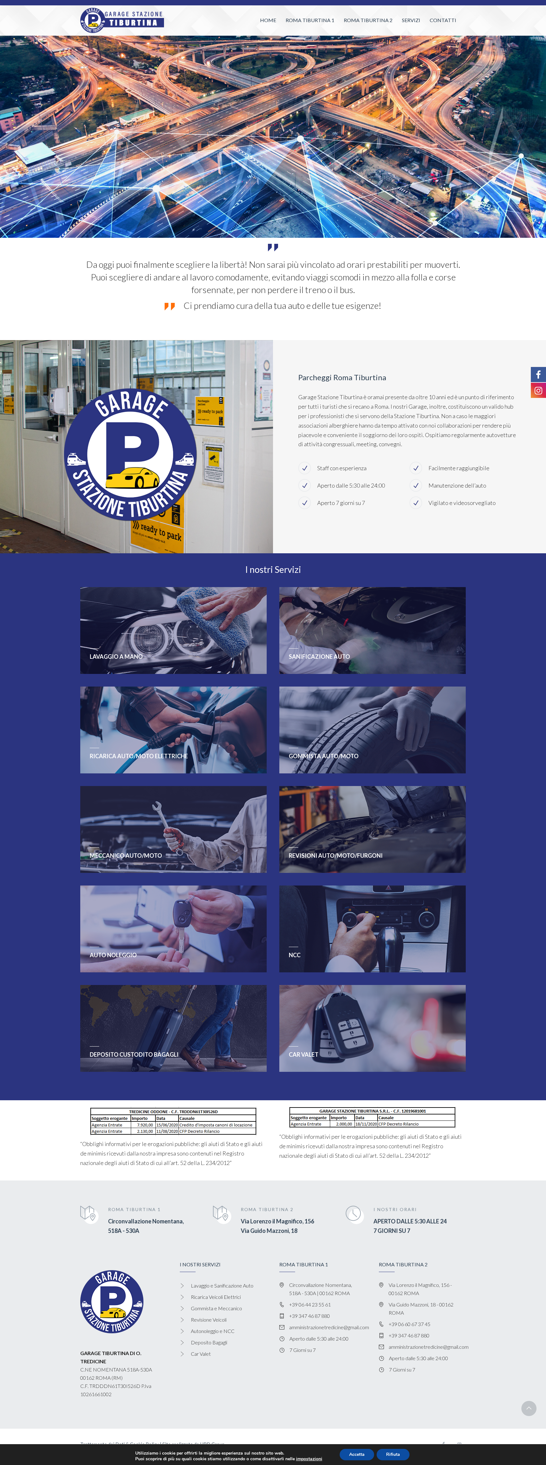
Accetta (357, 1454)
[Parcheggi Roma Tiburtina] (122, 20)
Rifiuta (393, 1454)
